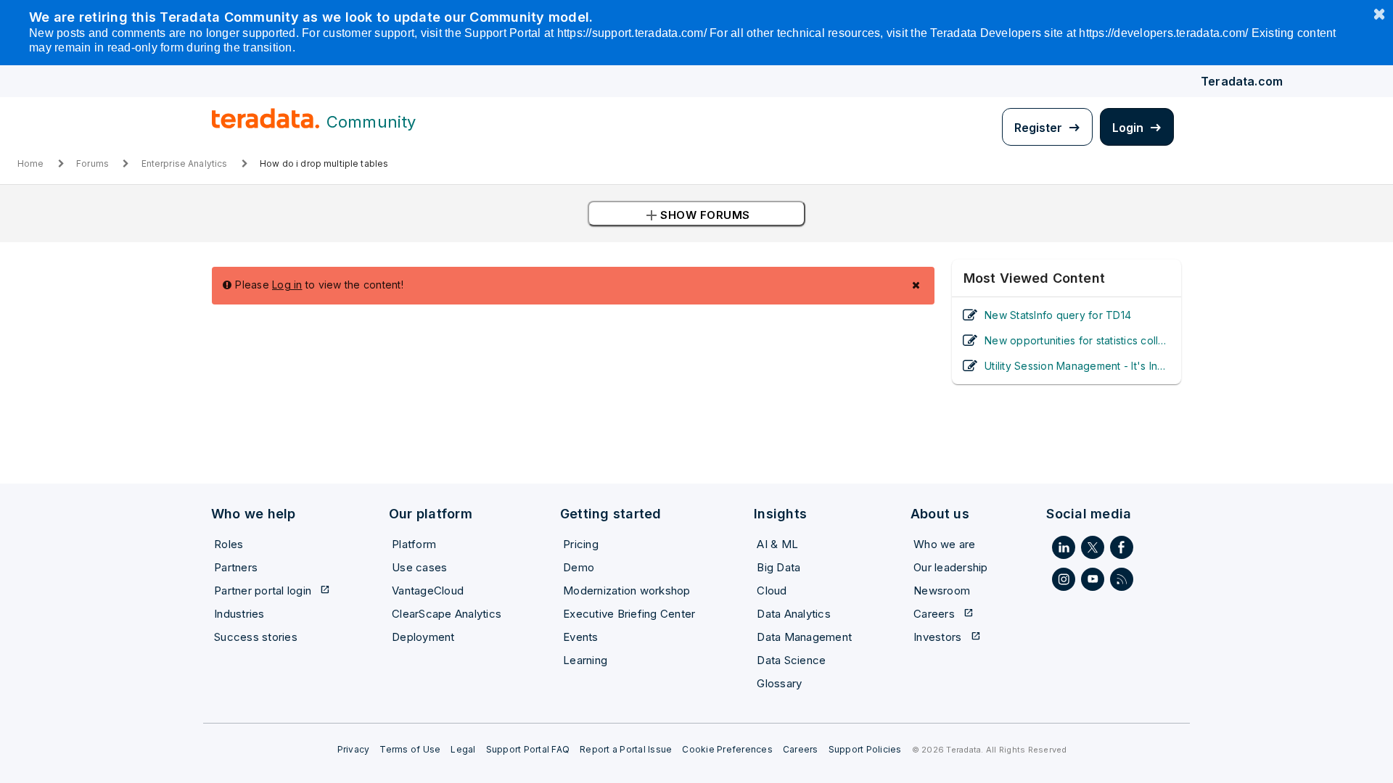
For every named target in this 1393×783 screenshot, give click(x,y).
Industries (239, 614)
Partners (236, 567)
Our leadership (950, 567)
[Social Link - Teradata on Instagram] (1063, 579)
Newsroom (941, 590)
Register (1039, 127)
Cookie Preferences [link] (727, 749)
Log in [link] (287, 284)
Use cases (419, 567)
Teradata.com (1242, 81)
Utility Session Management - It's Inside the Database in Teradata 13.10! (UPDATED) (1077, 366)
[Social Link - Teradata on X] (1092, 547)
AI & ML (777, 544)
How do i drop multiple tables (324, 163)
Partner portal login (272, 590)
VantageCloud (428, 590)
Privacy (353, 749)
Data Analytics (794, 614)
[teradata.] (265, 125)
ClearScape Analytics (446, 614)
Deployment (423, 637)
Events (581, 637)
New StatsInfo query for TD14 (1058, 315)
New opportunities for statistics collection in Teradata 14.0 (1077, 340)
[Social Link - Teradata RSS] (1121, 579)
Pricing (581, 544)
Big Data (778, 567)
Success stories (255, 637)
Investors (947, 637)
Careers (943, 614)
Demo (578, 567)
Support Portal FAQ (528, 749)
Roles (228, 544)
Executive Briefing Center (629, 614)
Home (30, 163)
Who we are (944, 544)
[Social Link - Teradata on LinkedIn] (1063, 547)
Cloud (771, 590)
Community (371, 121)
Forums (92, 163)
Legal (463, 749)
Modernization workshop (627, 590)
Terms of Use (409, 749)
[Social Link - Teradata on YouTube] (1092, 579)
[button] (696, 213)
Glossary (779, 683)
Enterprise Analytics (184, 163)
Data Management (804, 637)
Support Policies (865, 749)
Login (1129, 127)
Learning (585, 660)
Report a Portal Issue (626, 749)
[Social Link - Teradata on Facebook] (1121, 547)
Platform (414, 544)
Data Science (791, 660)
